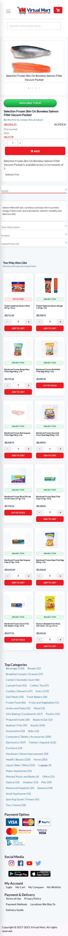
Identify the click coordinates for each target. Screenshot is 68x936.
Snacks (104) (37, 725)
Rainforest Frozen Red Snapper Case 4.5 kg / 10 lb (17, 561)
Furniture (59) (14, 748)
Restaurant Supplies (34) (20, 787)
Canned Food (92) (16, 685)
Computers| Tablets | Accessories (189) (28, 736)
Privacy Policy (32, 898)
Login (9, 887)
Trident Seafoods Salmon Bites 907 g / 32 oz (17, 307)
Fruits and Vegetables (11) (44, 702)
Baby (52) (33, 731)
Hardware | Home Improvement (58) (27, 753)
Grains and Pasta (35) (18, 708)
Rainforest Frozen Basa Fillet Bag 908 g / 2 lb (50, 561)
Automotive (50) (15, 731)
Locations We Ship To (42, 904)
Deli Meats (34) (15, 696)
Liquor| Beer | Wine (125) (20, 765)
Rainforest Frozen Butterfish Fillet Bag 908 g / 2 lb (48, 370)
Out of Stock (50, 385)
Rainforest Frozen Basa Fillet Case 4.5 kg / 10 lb (48, 498)
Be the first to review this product (23, 119)
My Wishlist (54, 887)
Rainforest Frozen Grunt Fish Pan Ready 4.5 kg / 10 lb (16, 625)
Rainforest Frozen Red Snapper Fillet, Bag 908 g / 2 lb (17, 434)
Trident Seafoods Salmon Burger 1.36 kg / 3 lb (49, 307)
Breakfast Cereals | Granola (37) (24, 674)
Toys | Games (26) (16, 805)
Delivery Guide (14, 910)
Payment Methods (16, 904)
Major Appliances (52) (19, 770)
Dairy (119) (42, 691)
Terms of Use (13, 898)
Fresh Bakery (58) (37, 696)
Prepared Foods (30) (18, 719)
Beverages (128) (15, 668)
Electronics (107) (16, 742)
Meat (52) (39, 708)
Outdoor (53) (30, 782)
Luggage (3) (44, 765)
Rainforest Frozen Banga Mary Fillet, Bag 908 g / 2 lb (17, 370)
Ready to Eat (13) (43, 719)
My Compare (36, 887)
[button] (29, 88)
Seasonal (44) (45, 787)
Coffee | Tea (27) (39, 685)
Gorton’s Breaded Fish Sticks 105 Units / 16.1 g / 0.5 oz (48, 625)
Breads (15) (34, 668)
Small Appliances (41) (18, 793)
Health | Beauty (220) (18, 759)
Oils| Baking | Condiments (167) (24, 713)
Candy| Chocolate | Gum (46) (22, 679)
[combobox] (34, 26)
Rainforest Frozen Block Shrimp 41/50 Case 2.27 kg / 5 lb (17, 498)
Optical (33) (13, 782)
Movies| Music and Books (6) (22, 776)
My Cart (20, 887)
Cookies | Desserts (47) (19, 691)
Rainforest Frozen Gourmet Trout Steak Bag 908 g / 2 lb (47, 434)
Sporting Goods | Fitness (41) (22, 799)
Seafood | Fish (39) (16, 725)
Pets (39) (46, 782)
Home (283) (40, 759)
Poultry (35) (53, 713)
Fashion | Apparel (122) (42, 742)
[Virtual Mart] (34, 11)
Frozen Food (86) (16, 702)
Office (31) (48, 776)
